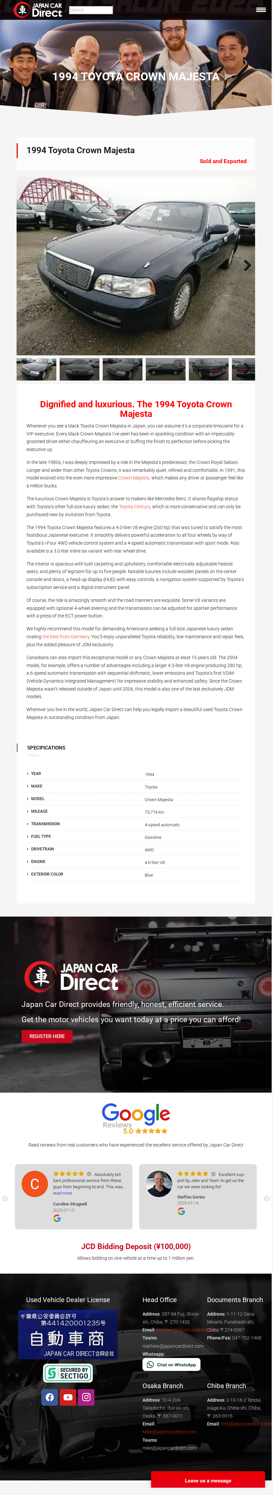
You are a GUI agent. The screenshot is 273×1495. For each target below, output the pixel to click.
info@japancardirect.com (247, 1424)
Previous (26, 266)
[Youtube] (68, 1397)
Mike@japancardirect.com (169, 1431)
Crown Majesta (133, 477)
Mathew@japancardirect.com (186, 1330)
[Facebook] (49, 1397)
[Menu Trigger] (261, 9)
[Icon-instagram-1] (86, 1397)
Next (245, 266)
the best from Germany (65, 636)
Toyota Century (134, 506)
